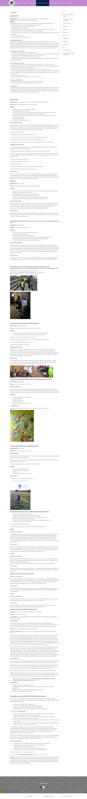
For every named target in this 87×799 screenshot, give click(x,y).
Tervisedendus (66, 38)
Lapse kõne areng (66, 23)
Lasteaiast (18, 3)
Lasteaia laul (65, 44)
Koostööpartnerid (66, 50)
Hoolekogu (62, 3)
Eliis (64, 11)
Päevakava (65, 26)
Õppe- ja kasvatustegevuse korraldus (68, 15)
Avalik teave (32, 3)
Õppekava (65, 29)
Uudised (25, 3)
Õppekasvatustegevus (42, 3)
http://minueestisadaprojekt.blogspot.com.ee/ (19, 480)
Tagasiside (69, 3)
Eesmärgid (65, 35)
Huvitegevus (65, 41)
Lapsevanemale (54, 3)
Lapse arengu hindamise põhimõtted (68, 20)
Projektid (65, 47)
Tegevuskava (65, 32)
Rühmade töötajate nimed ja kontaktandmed (69, 54)
